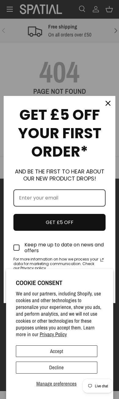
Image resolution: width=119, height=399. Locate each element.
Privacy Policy (53, 334)
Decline (56, 367)
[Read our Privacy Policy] (102, 260)
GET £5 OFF (60, 222)
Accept (56, 351)
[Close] (108, 103)
